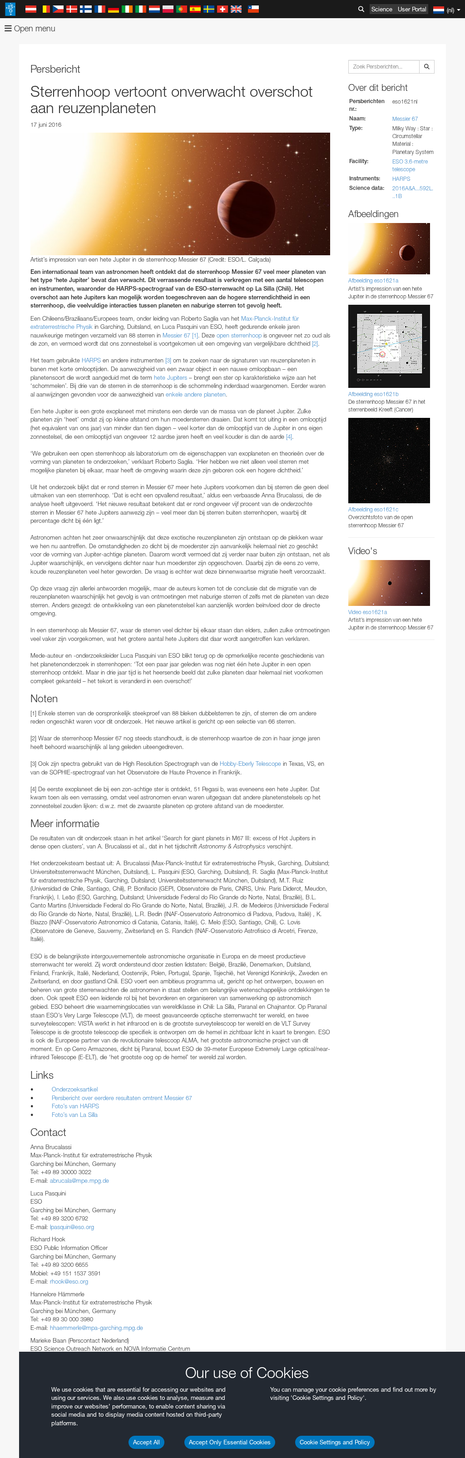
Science (381, 9)
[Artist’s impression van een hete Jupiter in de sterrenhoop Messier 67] (180, 194)
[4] (289, 436)
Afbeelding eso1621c (373, 509)
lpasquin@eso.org (72, 1226)
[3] (168, 360)
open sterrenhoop (239, 335)
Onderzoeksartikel (75, 1089)
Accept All (146, 1442)
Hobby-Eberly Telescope (250, 763)
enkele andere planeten (196, 394)
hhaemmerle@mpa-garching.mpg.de (96, 1327)
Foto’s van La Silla (75, 1114)
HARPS (91, 360)
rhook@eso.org (69, 1281)
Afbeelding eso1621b (373, 394)
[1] (195, 335)
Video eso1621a (367, 612)
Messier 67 (176, 335)
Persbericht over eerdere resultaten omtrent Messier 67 (122, 1097)
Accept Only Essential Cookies (230, 1442)
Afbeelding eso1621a (373, 280)
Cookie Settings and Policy (335, 1442)
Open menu (33, 28)
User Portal (412, 9)
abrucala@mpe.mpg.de (79, 1180)
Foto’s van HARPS (75, 1106)
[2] (315, 343)
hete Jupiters (170, 377)
